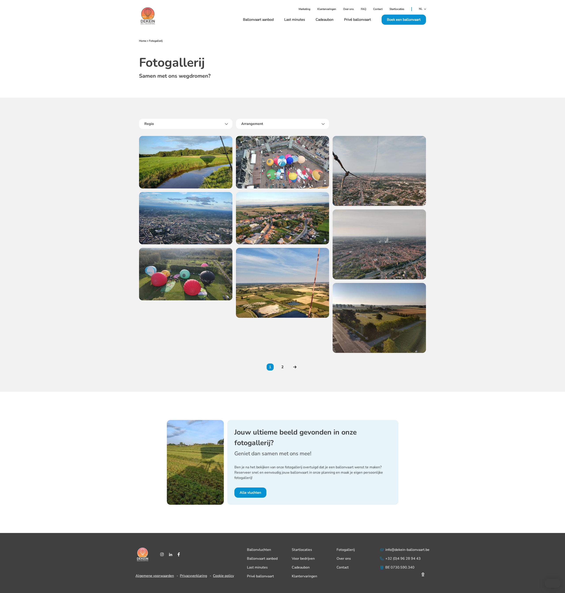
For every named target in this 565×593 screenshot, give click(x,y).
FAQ (363, 9)
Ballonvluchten (259, 549)
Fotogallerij (346, 549)
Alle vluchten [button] (250, 492)
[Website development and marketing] (404, 573)
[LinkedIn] (170, 554)
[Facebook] (179, 554)
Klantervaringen (326, 9)
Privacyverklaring (193, 575)
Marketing (304, 9)
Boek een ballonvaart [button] (404, 19)
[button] (553, 583)
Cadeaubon (324, 19)
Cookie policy (223, 575)
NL (420, 9)
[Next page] (294, 367)
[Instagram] (162, 554)
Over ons (348, 9)
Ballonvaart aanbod (258, 19)
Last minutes (294, 19)
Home (142, 41)
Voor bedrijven (303, 558)
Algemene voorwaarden (155, 575)
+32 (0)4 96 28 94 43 (403, 558)
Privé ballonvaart (357, 19)
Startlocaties (397, 9)
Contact (377, 9)
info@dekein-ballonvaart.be (407, 549)
